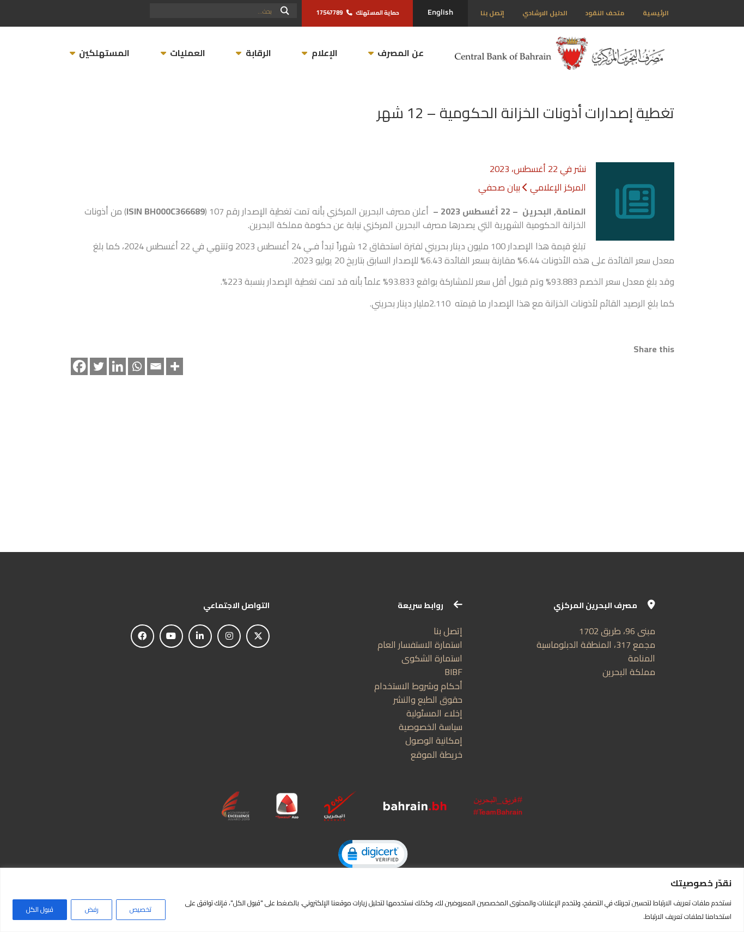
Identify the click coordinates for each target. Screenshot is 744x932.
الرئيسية (656, 13)
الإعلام (324, 53)
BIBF (453, 672)
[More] (175, 366)
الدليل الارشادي (545, 13)
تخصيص (140, 909)
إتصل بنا (492, 13)
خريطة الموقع (436, 754)
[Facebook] (79, 366)
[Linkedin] (117, 366)
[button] (372, 855)
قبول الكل (39, 909)
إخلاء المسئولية (434, 713)
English (440, 12)
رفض (92, 909)
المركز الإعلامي (558, 187)
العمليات (187, 53)
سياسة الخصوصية (430, 727)
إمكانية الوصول (433, 740)
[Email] (155, 366)
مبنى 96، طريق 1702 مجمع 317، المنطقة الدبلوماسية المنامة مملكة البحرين (595, 651)
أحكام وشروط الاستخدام (418, 686)
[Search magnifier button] (284, 10)
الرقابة (258, 53)
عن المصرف (400, 53)
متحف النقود (605, 13)
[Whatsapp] (136, 366)
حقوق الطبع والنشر (427, 699)
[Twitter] (98, 366)
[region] (372, 900)
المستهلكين (104, 53)
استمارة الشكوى (431, 658)
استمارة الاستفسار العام (419, 644)
